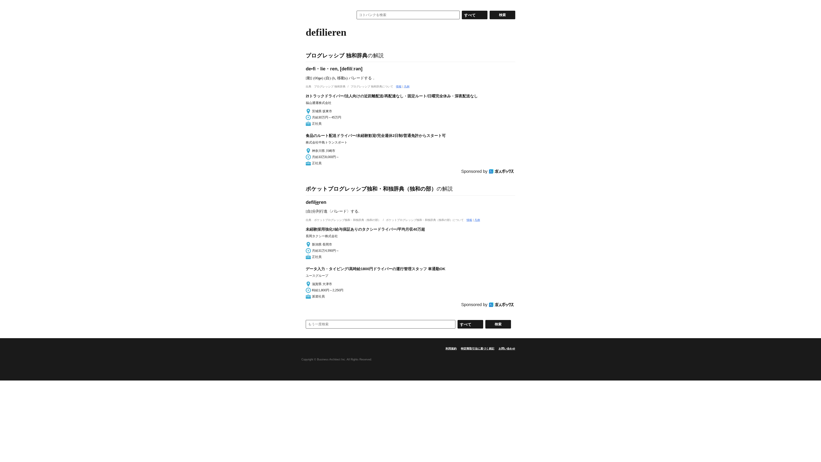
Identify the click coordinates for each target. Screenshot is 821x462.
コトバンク (327, 15)
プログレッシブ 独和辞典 (337, 55)
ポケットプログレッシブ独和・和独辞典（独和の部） (371, 189)
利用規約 (451, 348)
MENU (310, 4)
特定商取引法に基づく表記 (477, 348)
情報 (399, 86)
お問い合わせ (507, 348)
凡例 (406, 86)
